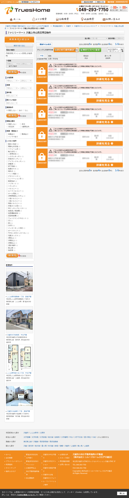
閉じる (122, 493)
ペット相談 (13, 174)
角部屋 (11, 250)
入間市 (42, 433)
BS (10, 223)
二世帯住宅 (13, 154)
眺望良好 (12, 181)
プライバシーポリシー (14, 461)
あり (20, 110)
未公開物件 (30, 478)
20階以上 (12, 243)
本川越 (50, 446)
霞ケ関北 (87, 437)
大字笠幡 (27, 437)
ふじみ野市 (34, 433)
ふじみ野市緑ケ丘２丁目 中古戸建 (19, 373)
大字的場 (43, 437)
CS (10, 221)
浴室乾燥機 (13, 216)
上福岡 (73, 446)
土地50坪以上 (31, 468)
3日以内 (11, 127)
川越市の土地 (48, 475)
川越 (25, 446)
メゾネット (13, 183)
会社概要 (9, 458)
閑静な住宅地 (14, 146)
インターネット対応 (16, 228)
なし (26, 110)
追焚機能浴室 (14, 213)
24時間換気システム (16, 196)
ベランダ (12, 186)
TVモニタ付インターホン (18, 233)
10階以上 (12, 240)
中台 (71, 437)
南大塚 (50, 437)
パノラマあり (13, 137)
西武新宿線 (44, 441)
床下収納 (12, 166)
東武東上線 (28, 441)
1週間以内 (25, 127)
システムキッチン (15, 156)
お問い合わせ (65, 464)
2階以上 (12, 238)
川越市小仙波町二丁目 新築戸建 (18, 411)
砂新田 (57, 437)
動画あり (25, 134)
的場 (56, 446)
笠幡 (61, 446)
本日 (23, 124)
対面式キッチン (15, 159)
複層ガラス (13, 169)
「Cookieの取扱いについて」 (26, 495)
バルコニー (13, 189)
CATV (11, 225)
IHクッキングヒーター (17, 208)
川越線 (35, 441)
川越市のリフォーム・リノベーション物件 (49, 481)
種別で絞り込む (19, 46)
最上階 (11, 248)
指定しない (12, 110)
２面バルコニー (15, 198)
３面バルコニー (15, 201)
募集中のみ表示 (45, 44)
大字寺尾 (35, 437)
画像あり (11, 134)
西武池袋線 (54, 441)
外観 (41, 56)
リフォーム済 (14, 149)
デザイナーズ (14, 176)
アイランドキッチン (16, 161)
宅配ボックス (14, 235)
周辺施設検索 (65, 461)
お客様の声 (64, 454)
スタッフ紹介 (65, 458)
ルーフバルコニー (15, 191)
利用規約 (9, 464)
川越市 (26, 433)
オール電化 (13, 193)
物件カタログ (11, 471)
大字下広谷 (78, 437)
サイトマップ (11, 468)
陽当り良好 (13, 144)
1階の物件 (13, 245)
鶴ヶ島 (80, 446)
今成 (94, 437)
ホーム (8, 454)
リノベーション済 (15, 179)
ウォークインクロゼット (18, 218)
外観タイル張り (15, 206)
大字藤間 (64, 437)
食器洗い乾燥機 (15, 211)
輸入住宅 (12, 151)
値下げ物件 (13, 66)
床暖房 (11, 164)
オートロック (14, 231)
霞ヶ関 (44, 446)
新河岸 (30, 446)
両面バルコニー (15, 203)
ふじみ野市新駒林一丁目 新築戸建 (19, 297)
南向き (11, 171)
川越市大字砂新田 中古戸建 (17, 335)
